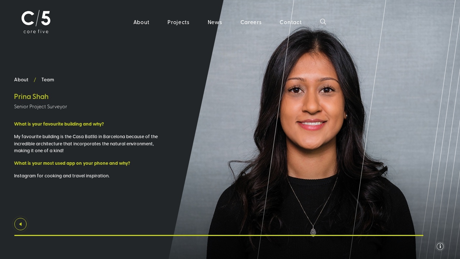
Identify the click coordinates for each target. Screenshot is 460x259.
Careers (251, 22)
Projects (178, 22)
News (215, 22)
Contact (291, 22)
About (141, 22)
